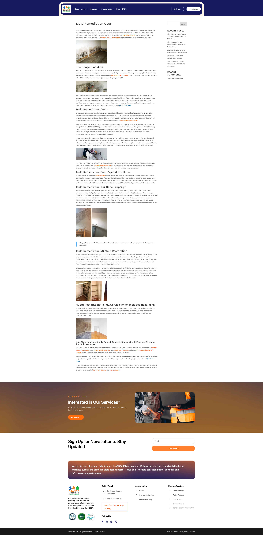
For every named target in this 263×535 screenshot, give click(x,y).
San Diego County (99, 370)
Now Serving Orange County (114, 507)
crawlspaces (100, 175)
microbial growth (129, 35)
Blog (118, 9)
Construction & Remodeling (183, 508)
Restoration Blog (145, 499)
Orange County (115, 370)
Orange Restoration (146, 495)
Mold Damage (178, 491)
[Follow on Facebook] (102, 522)
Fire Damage (177, 499)
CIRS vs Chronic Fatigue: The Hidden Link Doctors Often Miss (176, 63)
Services (93, 9)
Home (76, 9)
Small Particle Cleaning (102, 350)
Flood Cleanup (178, 503)
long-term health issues (119, 75)
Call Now (177, 9)
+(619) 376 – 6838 (114, 499)
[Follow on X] (116, 522)
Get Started (74, 417)
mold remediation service (129, 120)
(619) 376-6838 (125, 105)
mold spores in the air (103, 165)
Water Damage (178, 495)
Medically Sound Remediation (109, 37)
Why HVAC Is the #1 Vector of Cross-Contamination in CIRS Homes (176, 36)
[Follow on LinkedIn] (107, 522)
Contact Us (193, 9)
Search (183, 24)
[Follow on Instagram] (111, 522)
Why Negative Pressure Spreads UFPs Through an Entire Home (176, 44)
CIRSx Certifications (121, 350)
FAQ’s (124, 9)
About (83, 9)
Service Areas (106, 9)
